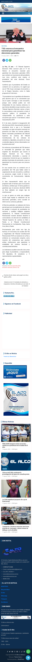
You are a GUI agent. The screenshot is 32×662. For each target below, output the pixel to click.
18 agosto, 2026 (6, 449)
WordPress (21, 659)
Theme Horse (18, 657)
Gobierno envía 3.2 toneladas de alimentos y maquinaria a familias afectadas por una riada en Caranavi (16, 284)
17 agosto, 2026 (6, 476)
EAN (12, 55)
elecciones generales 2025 (14, 265)
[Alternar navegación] (3, 13)
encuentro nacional (7, 267)
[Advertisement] (16, 332)
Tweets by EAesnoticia (9, 356)
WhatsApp (4, 596)
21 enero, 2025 (5, 55)
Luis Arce (14, 267)
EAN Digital (14, 449)
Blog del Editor (5, 589)
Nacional (4, 46)
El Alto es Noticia (20, 654)
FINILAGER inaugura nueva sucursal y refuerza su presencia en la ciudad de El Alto (15, 445)
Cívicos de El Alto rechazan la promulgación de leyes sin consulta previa (15, 473)
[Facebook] (3, 60)
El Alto (5, 440)
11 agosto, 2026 (6, 532)
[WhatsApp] (10, 60)
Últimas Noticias (8, 422)
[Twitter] (7, 60)
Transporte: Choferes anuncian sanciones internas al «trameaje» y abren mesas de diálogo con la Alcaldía (15, 528)
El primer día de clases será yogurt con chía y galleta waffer (16, 276)
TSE (18, 267)
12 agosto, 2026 (6, 503)
